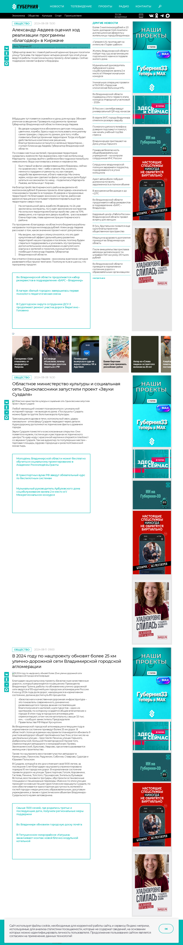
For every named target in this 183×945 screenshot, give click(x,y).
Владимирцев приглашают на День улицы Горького (109, 142)
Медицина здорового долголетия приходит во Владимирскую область (112, 240)
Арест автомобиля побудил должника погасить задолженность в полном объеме (111, 182)
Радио (124, 6)
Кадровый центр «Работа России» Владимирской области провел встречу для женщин (111, 217)
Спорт (58, 15)
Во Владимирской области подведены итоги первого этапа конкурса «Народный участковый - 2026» (111, 98)
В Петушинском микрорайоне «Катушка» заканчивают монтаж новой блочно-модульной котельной (47, 838)
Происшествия (72, 15)
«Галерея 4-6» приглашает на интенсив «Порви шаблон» (108, 43)
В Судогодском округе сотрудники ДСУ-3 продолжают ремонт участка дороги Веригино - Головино (48, 307)
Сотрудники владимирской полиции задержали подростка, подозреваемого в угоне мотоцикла (110, 168)
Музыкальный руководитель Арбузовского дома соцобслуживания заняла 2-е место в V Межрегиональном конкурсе (109, 71)
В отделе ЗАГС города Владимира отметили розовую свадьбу (111, 119)
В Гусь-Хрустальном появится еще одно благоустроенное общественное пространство (111, 229)
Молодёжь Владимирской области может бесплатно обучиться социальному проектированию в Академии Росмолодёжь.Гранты (51, 461)
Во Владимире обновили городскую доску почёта (49, 824)
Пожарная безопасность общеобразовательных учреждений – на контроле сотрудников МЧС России (108, 154)
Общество (33, 15)
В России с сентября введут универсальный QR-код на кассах (111, 110)
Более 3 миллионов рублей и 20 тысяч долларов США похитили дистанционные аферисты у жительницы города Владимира (111, 31)
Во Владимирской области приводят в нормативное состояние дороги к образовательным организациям (111, 268)
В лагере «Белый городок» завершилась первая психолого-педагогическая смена (47, 292)
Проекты (105, 6)
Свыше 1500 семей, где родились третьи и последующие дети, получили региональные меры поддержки (49, 811)
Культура (47, 15)
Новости (57, 6)
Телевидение (81, 6)
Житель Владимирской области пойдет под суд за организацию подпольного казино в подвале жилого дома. (110, 55)
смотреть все (99, 278)
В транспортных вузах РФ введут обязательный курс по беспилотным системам (50, 477)
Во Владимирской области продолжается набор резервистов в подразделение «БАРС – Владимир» (49, 279)
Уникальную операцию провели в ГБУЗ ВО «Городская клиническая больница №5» (111, 85)
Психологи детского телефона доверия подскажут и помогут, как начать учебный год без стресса (110, 130)
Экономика (18, 15)
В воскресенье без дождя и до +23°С (110, 192)
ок (166, 928)
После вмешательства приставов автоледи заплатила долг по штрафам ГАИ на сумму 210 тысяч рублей (111, 253)
